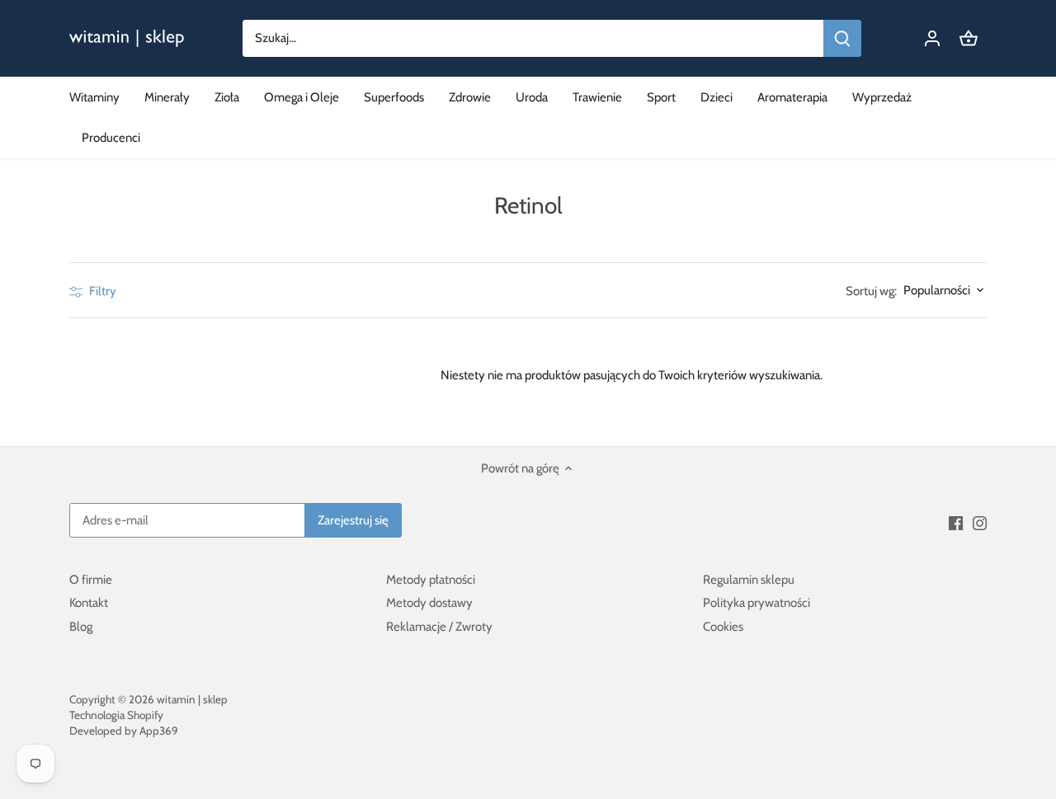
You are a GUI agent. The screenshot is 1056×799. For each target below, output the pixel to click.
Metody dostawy (429, 602)
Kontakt (88, 602)
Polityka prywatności (756, 602)
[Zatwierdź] (842, 38)
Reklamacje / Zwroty (439, 626)
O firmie (90, 579)
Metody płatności (430, 579)
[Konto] (932, 38)
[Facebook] (956, 522)
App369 (158, 730)
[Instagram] (980, 522)
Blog (80, 626)
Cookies (723, 626)
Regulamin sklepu (748, 579)
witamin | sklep (192, 699)
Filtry (101, 291)
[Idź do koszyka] (968, 38)
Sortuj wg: (871, 291)
